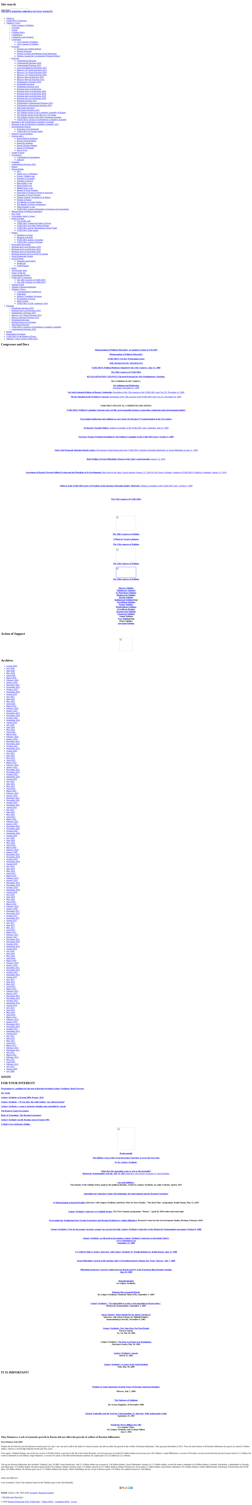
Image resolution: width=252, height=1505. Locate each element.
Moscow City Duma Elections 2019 (32, 72)
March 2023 (11, 762)
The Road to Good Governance (15, 1111)
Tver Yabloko (124, 619)
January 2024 (11, 739)
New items (16, 214)
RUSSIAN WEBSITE (43, 11)
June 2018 (10, 897)
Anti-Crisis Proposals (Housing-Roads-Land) (74, 450)
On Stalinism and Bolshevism (126, 385)
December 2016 (13, 939)
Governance (17, 155)
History (15, 167)
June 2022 (10, 784)
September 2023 (13, 748)
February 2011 (12, 1064)
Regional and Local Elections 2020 (31, 98)
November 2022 (13, 772)
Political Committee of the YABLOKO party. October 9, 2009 (166, 486)
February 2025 (12, 708)
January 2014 (11, 1022)
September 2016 (13, 946)
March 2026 (11, 678)
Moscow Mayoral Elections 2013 (30, 79)
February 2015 (12, 991)
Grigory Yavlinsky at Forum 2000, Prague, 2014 (22, 1097)
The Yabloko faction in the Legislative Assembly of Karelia (41, 112)
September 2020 (13, 833)
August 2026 (11, 666)
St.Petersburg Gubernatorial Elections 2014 (35, 103)
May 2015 (10, 984)
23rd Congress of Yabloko (27, 44)
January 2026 (11, 682)
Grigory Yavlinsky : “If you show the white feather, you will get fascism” (33, 1102)
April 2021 (10, 817)
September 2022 (13, 777)
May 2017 (10, 927)
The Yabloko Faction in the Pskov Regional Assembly (39, 117)
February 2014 (12, 1019)
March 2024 (11, 734)
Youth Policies (23, 266)
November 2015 (13, 970)
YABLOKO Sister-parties (27, 230)
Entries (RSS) (47, 1502)
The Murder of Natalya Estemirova (31, 204)
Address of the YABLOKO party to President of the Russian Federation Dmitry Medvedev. (100, 486)
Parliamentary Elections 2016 (29, 82)
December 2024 (13, 713)
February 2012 (12, 1057)
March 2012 (11, 1055)
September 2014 (13, 1003)
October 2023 (12, 746)
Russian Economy (24, 51)
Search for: (5, 10)
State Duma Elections (26, 108)
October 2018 (12, 887)
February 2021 (12, 821)
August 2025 (11, 694)
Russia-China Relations (26, 141)
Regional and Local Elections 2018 (31, 94)
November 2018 (13, 885)
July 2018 (10, 894)
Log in (74, 1502)
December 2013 (13, 1024)
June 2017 (10, 925)
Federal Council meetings (22, 134)
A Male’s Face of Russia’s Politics (15, 1124)
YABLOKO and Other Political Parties (33, 226)
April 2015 (10, 986)
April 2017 (10, 930)
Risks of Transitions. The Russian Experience (21, 1115)
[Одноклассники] (126, 1487)
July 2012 (10, 1052)
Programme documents (21, 244)
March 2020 (11, 847)
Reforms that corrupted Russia (126, 1292)
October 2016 (12, 944)
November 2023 (13, 744)
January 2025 (11, 711)
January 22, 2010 (126, 459)
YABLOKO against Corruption (30, 240)
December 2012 (13, 1050)
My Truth (5, 1093)
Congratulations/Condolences (29, 292)
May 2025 (10, 701)
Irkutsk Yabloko (126, 597)
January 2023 (11, 767)
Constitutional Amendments (28, 157)
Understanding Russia (21, 275)
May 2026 (10, 673)
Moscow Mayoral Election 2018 (30, 77)
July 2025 (10, 696)
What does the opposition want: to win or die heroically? (126, 1171)
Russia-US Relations (25, 148)
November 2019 (13, 857)
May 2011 (10, 1059)
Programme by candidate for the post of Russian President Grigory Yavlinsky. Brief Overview (42, 1088)
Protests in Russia (24, 200)
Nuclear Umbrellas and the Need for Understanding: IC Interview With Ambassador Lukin (126, 1413)
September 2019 (13, 861)
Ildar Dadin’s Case (24, 183)
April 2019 (10, 873)
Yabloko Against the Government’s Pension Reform (38, 56)
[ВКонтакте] (131, 1487)
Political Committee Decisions (29, 296)
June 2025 (10, 699)
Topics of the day (19, 273)
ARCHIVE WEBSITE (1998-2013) (16, 11)
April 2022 (10, 788)
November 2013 (13, 1026)
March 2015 (11, 989)
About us (10, 18)
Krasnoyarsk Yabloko (126, 612)
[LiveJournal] (123, 1487)
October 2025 (12, 689)
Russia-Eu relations (25, 143)
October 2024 (12, 718)
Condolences (17, 35)
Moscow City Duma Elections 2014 (32, 70)
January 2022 (11, 795)
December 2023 (13, 741)
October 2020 (12, 831)
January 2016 (11, 965)
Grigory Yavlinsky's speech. (126, 1353)
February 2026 (12, 680)
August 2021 (11, 807)
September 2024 (13, 720)
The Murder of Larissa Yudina (29, 202)
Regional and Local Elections (29, 89)
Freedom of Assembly (26, 178)
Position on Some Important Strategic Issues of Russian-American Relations (126, 1387)
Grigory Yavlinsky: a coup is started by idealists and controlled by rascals (33, 1106)
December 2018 (13, 883)
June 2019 (10, 869)
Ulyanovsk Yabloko (126, 614)
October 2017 (12, 916)
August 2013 (11, 1033)
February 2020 (12, 850)
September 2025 (13, 692)
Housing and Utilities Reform (29, 49)
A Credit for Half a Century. (88, 1252)
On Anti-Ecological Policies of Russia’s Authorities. (90, 392)
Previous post (8, 1497)
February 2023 (12, 765)
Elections (15, 58)
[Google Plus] (120, 1487)
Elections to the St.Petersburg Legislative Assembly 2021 (35, 124)
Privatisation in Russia (26, 299)
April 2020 (10, 845)
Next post (18, 1497)
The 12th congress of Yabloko (126, 544)
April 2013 (10, 1043)
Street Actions (22, 301)
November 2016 (13, 942)
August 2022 (11, 779)
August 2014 (11, 1005)
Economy (16, 46)
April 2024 (10, 732)
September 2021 (13, 805)
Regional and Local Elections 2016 (31, 91)
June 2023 (10, 755)
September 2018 (13, 890)
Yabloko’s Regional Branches (24, 287)
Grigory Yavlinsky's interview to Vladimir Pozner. (90, 1211)
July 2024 (10, 725)
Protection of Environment (28, 129)
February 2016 (12, 963)
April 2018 (10, 902)
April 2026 (10, 675)
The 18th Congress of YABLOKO (31, 280)
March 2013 (11, 1045)
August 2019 (11, 864)
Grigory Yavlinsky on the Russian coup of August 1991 (25, 1120)
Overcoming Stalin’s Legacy (23, 216)
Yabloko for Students (126, 590)
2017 (19, 171)
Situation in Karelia (25, 237)
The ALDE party (24, 221)
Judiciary (20, 160)
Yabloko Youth (18, 284)
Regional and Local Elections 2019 (31, 96)
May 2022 (10, 786)
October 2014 (12, 1000)
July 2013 (10, 1036)
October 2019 (12, 859)
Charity (15, 30)
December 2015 (13, 967)
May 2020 (10, 843)
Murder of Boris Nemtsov (27, 190)
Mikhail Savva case (25, 188)
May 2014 (10, 1012)
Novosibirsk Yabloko (126, 602)
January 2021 (11, 824)
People (9, 332)
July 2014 (10, 1008)
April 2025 (10, 704)
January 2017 (11, 937)
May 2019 (10, 871)
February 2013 (12, 1048)
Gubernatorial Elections (26, 61)
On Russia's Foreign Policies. (96, 428)
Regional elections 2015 (27, 101)
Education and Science (26, 261)
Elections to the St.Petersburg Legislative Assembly (33, 122)
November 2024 (13, 715)
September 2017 (13, 918)
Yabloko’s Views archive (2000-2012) (22, 339)
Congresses (16, 39)
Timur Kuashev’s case (26, 207)
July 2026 (10, 668)
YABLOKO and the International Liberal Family (37, 228)
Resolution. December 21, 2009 (126, 388)
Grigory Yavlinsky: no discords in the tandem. (103, 1238)
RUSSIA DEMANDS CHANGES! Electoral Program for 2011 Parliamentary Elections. (126, 376)
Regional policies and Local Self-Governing (30, 254)
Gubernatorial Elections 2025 (29, 65)
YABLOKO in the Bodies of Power (21, 336)
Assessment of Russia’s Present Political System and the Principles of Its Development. (64, 472)
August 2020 (11, 836)
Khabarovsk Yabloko (126, 595)
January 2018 (11, 909)
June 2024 (10, 727)
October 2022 (12, 774)
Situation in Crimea (25, 235)
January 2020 (11, 852)
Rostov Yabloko (126, 604)
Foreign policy (18, 136)
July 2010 (10, 1066)
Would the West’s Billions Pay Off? (126, 1425)
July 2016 (10, 951)
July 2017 (10, 923)
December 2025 (13, 685)
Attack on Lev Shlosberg (27, 174)
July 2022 (10, 781)
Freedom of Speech (25, 181)
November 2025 (13, 687)
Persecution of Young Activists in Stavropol (35, 193)
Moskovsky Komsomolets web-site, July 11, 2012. (104, 1173)
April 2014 (10, 1015)
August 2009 (11, 1069)
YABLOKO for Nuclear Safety (30, 131)
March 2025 (11, 706)
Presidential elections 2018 (28, 86)
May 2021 (10, 814)
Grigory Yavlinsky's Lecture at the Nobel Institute (126, 1364)
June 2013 (10, 1038)
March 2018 (11, 904)
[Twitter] (128, 1487)
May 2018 (10, 899)
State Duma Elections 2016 (28, 110)
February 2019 (12, 878)
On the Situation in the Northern (85, 397)
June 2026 (10, 671)
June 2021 (10, 812)
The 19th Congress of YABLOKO (31, 282)
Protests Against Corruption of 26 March (33, 197)
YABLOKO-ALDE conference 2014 (32, 303)
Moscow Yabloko (126, 588)
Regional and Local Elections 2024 (26, 249)
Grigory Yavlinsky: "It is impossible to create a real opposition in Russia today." (126, 1303)
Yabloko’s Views (13, 23)
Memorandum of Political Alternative (27, 211)
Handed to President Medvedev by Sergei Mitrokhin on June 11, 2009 (168, 450)
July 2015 (10, 979)
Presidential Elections (26, 84)
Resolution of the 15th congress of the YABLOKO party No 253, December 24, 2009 (148, 392)
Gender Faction (18, 152)
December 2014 (13, 996)
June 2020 (10, 840)
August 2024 (11, 722)
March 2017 (11, 932)
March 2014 (11, 1017)
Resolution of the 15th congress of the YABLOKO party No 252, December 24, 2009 (145, 397)
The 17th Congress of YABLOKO (126, 499)
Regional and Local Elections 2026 (26, 251)
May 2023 (10, 758)
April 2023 (10, 760)
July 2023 (10, 753)
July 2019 (10, 866)
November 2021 (13, 800)
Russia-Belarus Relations (27, 138)
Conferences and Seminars (23, 37)
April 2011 (10, 1062)
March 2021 (11, 819)
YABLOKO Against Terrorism (30, 242)
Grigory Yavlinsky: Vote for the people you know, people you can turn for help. (86, 1229)
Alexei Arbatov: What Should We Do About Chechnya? (126, 1315)
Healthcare (21, 263)
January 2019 (11, 880)
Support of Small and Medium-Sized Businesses (37, 54)
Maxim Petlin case (24, 185)
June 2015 (10, 982)
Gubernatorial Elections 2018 (29, 63)
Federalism (21, 294)
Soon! (14, 268)
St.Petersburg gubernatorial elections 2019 (34, 105)
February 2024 (12, 737)
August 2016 (11, 949)
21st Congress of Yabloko (27, 42)
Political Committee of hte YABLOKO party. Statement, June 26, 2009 (139, 428)
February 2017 (12, 935)
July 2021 (10, 810)
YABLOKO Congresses (16, 21)
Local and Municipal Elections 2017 (32, 68)
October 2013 (12, 1029)
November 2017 (13, 913)
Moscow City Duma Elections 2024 (32, 75)
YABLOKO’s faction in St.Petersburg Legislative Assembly (42, 119)
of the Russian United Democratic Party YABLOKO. (117, 450)
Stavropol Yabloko (126, 623)
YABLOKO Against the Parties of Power (34, 223)
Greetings (16, 162)
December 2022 (13, 770)
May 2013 (10, 1041)
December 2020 (13, 826)
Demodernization (126, 1281)
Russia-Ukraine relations (27, 145)
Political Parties (18, 218)
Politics (15, 233)
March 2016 (11, 960)
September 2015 (13, 975)
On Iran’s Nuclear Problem (90, 437)
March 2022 (11, 791)
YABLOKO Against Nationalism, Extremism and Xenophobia (43, 209)
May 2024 (10, 729)
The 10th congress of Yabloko (126, 579)
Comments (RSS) (62, 1502)
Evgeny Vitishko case (26, 176)
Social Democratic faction (22, 256)
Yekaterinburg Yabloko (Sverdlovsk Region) (126, 608)
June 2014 (10, 1010)
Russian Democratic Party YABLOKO (24, 1502)
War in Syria (22, 150)
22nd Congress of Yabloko (23, 25)
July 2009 (10, 1071)
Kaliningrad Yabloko (124, 600)
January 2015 (11, 993)
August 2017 (11, 920)
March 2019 (11, 876)
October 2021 (12, 803)
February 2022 (12, 793)
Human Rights (18, 169)
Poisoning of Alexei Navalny (29, 195)
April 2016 (10, 958)
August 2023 (11, 751)
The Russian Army (19, 270)
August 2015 (11, 977)
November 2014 (13, 998)
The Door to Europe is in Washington (134, 1342)
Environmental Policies (21, 127)
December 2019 (13, 854)
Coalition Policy (18, 32)
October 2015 (12, 972)
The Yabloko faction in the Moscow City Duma (36, 115)
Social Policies (18, 259)
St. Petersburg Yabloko (126, 593)
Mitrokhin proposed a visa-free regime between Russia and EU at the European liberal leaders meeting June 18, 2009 (126, 1271)
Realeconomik (126, 1153)
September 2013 (13, 1031)
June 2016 (10, 953)
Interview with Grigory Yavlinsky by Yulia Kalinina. (148, 1173)
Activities (15, 28)
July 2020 (10, 838)
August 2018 (11, 892)
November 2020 (13, 828)
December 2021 (13, 798)
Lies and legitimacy (126, 1182)
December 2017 (13, 911)
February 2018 (12, 906)
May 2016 (10, 956)
